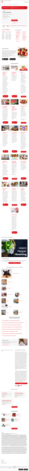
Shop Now (14, 22)
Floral (21, 294)
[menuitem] (4, 7)
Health (4, 0)
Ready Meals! (24, 34)
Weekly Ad (3, 396)
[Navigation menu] (1, 2)
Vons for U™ (24, 35)
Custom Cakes (24, 31)
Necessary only (25, 469)
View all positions (6, 344)
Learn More (15, 96)
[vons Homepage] (2, 2)
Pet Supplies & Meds (16, 273)
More (25, 7)
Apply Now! (23, 38)
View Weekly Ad (14, 20)
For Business (9, 0)
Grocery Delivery (18, 33)
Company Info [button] (3, 461)
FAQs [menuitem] (15, 25)
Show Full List (18, 41)
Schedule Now (6, 122)
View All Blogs (15, 428)
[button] (25, 2)
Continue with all (21, 469)
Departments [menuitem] (12, 25)
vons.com (24, 383)
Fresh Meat (9, 288)
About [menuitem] (21, 25)
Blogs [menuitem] (23, 25)
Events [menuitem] (25, 25)
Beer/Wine (21, 312)
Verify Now (15, 122)
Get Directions (4, 18)
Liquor (8, 312)
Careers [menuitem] (18, 25)
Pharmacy (6, 0)
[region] (14, 469)
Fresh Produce (10, 294)
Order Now (6, 96)
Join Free (24, 122)
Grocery (2, 0)
